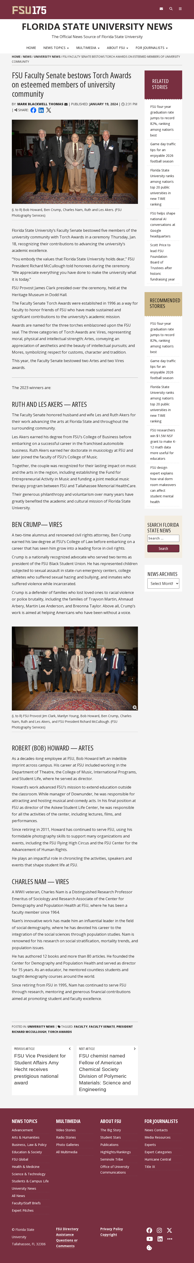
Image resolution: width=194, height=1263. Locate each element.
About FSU (116, 47)
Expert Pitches (23, 1210)
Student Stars (110, 1137)
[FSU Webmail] (161, 9)
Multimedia (86, 47)
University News (47, 57)
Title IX (150, 1166)
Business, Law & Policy (29, 1144)
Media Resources (158, 1137)
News (27, 57)
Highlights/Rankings (115, 1152)
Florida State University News (97, 26)
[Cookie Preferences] (149, 1247)
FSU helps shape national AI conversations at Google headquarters (162, 224)
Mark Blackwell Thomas (40, 104)
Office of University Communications (114, 1169)
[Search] (171, 9)
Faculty (81, 1027)
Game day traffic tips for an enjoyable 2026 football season (163, 152)
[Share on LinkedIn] (41, 110)
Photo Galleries (67, 1144)
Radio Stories (66, 1137)
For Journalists (150, 47)
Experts (150, 1144)
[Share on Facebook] (33, 110)
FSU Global (20, 1159)
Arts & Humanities (26, 1137)
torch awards (60, 1032)
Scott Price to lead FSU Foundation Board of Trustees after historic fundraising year (162, 262)
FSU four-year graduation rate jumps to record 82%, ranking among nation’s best (162, 120)
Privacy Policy (111, 1229)
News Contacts (156, 1130)
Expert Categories (158, 1152)
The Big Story (110, 1130)
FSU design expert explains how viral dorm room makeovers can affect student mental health (163, 484)
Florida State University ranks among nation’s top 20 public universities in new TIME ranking (162, 187)
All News (18, 1195)
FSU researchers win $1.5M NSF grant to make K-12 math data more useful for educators (163, 444)
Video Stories (66, 1130)
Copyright (108, 1234)
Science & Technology (28, 1174)
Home (31, 47)
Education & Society (27, 1152)
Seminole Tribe (111, 1159)
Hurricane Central (158, 1159)
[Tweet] (48, 110)
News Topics (54, 47)
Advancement (22, 1130)
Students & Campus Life (30, 1181)
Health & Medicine (26, 1166)
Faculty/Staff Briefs (26, 1203)
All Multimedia (66, 1152)
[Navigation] (180, 9)
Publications (109, 1144)
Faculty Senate (102, 1027)
